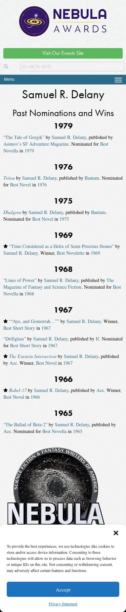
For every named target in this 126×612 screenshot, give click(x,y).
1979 (29, 150)
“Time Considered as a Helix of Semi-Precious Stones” (61, 246)
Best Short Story (19, 328)
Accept (63, 589)
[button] (116, 533)
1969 (95, 253)
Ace (13, 363)
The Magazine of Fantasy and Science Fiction (58, 283)
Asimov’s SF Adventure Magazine (36, 144)
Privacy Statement (63, 603)
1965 (77, 431)
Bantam (92, 178)
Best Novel (20, 184)
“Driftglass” (14, 338)
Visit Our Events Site (63, 53)
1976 (42, 184)
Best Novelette (70, 253)
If (97, 338)
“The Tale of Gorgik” (23, 137)
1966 (35, 397)
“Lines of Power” (20, 280)
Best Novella (54, 431)
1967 (46, 328)
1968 (29, 293)
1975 (64, 219)
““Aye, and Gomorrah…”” (34, 321)
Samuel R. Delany (69, 137)
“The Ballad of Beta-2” (25, 424)
